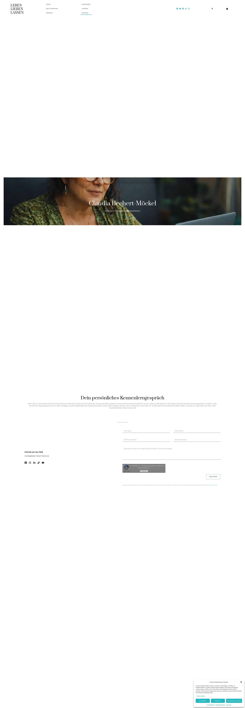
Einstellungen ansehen (234, 701)
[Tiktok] (186, 8)
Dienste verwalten (201, 696)
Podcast (49, 13)
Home (48, 4)
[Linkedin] (183, 8)
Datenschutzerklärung (220, 705)
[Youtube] (180, 8)
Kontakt (85, 13)
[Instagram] (189, 8)
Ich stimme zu (144, 471)
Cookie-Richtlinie (210, 705)
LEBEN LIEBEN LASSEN (17, 8)
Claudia (85, 8)
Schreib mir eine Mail (33, 452)
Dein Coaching (52, 8)
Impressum (228, 705)
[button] (241, 682)
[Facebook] (177, 8)
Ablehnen (218, 701)
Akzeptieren (202, 701)
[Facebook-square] (25, 462)
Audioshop (86, 4)
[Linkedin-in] (34, 462)
